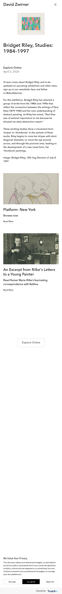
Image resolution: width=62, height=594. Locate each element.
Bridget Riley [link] (31, 100)
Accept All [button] (31, 581)
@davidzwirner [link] (14, 93)
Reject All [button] (50, 581)
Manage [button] (12, 581)
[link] (31, 198)
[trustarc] (52, 591)
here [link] (33, 89)
